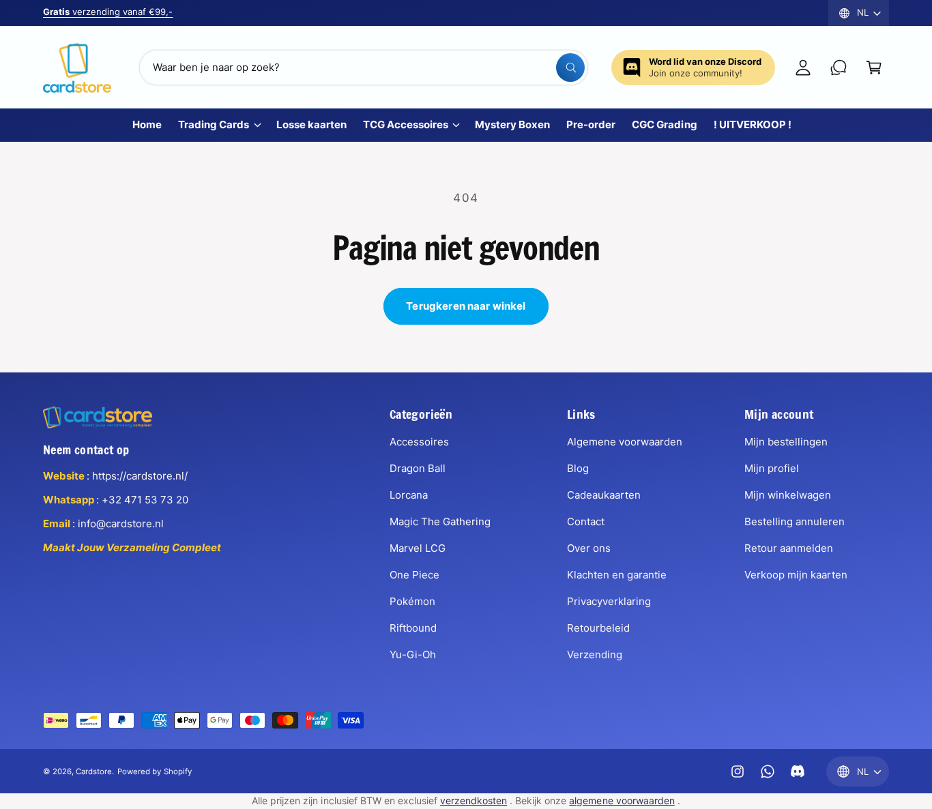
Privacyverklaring (609, 601)
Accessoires (419, 441)
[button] (874, 67)
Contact (586, 521)
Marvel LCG (418, 548)
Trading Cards (213, 124)
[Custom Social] (798, 771)
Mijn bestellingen (786, 441)
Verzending (594, 654)
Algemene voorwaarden (624, 441)
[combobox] (363, 67)
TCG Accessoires (405, 124)
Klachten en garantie (617, 574)
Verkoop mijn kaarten (795, 574)
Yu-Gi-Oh (413, 654)
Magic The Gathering (440, 521)
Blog (578, 468)
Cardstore (94, 771)
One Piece (414, 574)
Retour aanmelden (788, 548)
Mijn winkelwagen (787, 494)
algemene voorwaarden (621, 800)
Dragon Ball (418, 468)
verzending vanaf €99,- (108, 11)
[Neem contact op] (838, 67)
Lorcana (409, 494)
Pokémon (412, 601)
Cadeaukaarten (604, 494)
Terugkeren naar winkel (465, 305)
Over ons (589, 548)
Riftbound (413, 627)
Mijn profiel (771, 468)
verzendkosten (473, 800)
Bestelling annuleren (794, 521)
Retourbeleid (598, 627)
